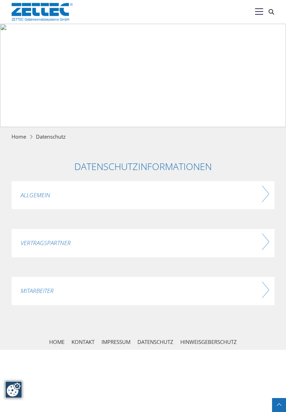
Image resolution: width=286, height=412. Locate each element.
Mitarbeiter (37, 291)
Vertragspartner (46, 243)
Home (19, 136)
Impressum (115, 341)
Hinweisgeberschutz (208, 341)
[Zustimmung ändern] (13, 389)
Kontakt (83, 341)
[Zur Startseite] (42, 12)
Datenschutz (51, 136)
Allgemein (35, 195)
